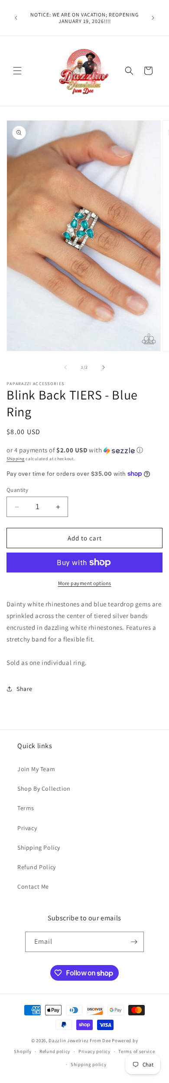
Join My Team (36, 769)
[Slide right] (103, 367)
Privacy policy (94, 1051)
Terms (25, 808)
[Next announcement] (152, 17)
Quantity (17, 490)
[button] (17, 70)
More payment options (84, 583)
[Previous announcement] (16, 17)
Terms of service (136, 1051)
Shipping (15, 458)
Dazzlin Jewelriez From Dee (80, 1040)
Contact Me (33, 886)
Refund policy (54, 1051)
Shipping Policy (38, 847)
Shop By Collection (44, 788)
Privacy (27, 828)
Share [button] (24, 689)
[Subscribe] (133, 942)
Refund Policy (36, 867)
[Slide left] (65, 367)
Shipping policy (89, 1064)
